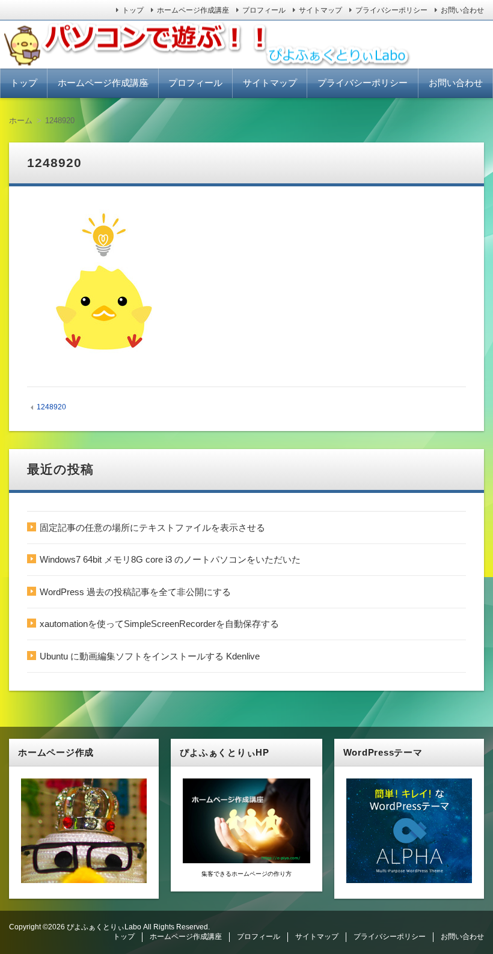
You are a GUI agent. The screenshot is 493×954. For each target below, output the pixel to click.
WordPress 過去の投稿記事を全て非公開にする (135, 592)
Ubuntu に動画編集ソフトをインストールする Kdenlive (150, 656)
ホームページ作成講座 (193, 10)
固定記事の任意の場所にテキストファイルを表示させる (152, 527)
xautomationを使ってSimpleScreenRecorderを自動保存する (159, 624)
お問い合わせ (462, 10)
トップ (133, 10)
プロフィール (264, 10)
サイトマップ (320, 10)
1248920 (51, 407)
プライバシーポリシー (391, 10)
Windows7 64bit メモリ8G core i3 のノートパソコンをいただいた (170, 559)
